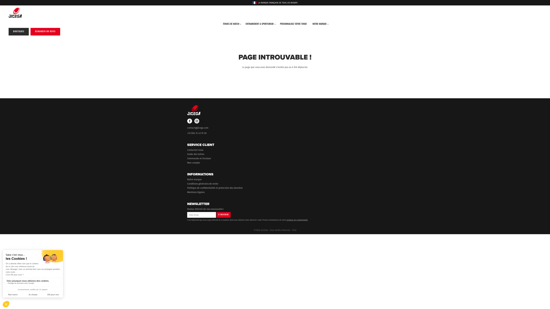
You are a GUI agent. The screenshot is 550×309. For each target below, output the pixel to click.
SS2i (294, 230)
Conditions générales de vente (202, 183)
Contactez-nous (195, 150)
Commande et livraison (199, 158)
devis (45, 32)
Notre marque (194, 179)
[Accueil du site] (275, 13)
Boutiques (18, 32)
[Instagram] (196, 121)
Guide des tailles (195, 154)
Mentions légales (196, 192)
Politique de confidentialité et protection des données (215, 188)
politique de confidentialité (297, 220)
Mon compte (193, 162)
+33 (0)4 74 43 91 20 (197, 133)
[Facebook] (189, 121)
